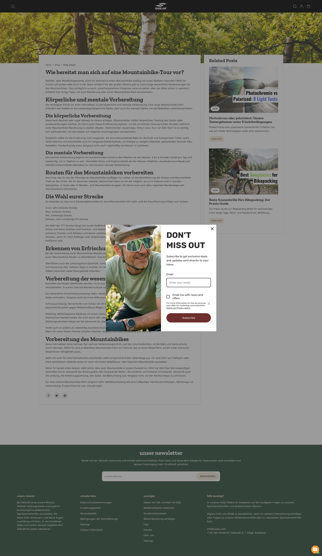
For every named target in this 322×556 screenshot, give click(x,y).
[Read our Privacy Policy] (209, 303)
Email (169, 274)
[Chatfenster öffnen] (315, 550)
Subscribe (188, 317)
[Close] (212, 229)
